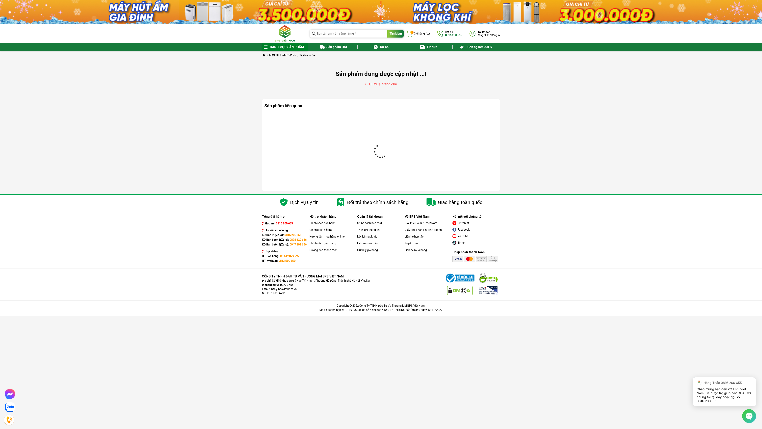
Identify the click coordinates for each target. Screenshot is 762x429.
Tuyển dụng (412, 243)
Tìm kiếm (395, 33)
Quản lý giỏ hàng (367, 250)
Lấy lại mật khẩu (367, 236)
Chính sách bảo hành (323, 223)
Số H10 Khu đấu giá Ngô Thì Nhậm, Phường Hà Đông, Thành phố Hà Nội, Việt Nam (322, 280)
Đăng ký (495, 35)
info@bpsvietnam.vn (284, 289)
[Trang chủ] (264, 55)
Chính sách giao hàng (323, 243)
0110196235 (278, 293)
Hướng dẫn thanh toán (324, 250)
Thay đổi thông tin (368, 229)
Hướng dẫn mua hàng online (327, 236)
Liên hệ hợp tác (414, 236)
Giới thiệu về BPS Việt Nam (421, 223)
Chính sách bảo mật (369, 223)
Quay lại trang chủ (382, 84)
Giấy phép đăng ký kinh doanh (423, 229)
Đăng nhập (483, 35)
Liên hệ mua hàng (416, 250)
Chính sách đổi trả (321, 229)
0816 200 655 (284, 284)
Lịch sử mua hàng (368, 243)
